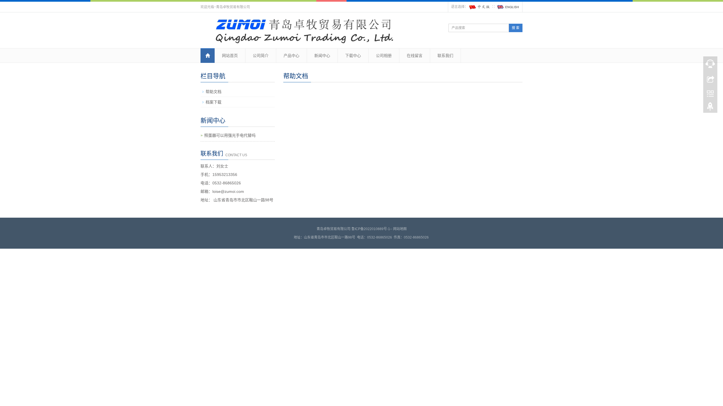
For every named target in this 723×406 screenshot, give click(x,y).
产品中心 (291, 55)
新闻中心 (322, 55)
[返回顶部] (710, 108)
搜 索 (515, 28)
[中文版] (480, 7)
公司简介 (261, 55)
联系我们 (445, 55)
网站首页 (230, 55)
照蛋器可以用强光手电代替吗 (230, 135)
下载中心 (353, 55)
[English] (508, 7)
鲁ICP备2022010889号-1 (370, 229)
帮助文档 (213, 91)
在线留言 (415, 55)
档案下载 (213, 102)
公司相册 (384, 55)
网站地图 (400, 229)
